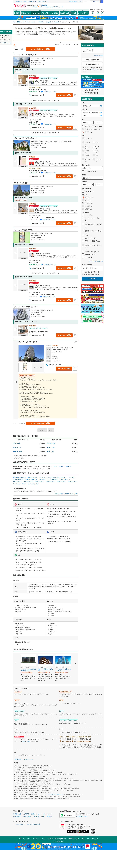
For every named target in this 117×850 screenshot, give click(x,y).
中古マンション (35, 13)
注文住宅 (62, 13)
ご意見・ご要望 (79, 839)
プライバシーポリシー (25, 839)
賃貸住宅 (16, 13)
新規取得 (44, 5)
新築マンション (25, 13)
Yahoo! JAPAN (73, 1)
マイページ (94, 69)
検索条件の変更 (87, 99)
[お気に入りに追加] (75, 95)
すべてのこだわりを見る (96, 261)
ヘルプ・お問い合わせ (92, 839)
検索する (94, 278)
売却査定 (73, 13)
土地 (67, 13)
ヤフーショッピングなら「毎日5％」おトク (51, 7)
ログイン (35, 7)
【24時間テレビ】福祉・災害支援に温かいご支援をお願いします (31, 1)
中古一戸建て (54, 13)
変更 (101, 106)
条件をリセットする (98, 55)
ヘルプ (80, 1)
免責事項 (71, 839)
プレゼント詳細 (26, 741)
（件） (17, 443)
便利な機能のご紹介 (82, 816)
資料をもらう (64, 95)
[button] (16, 657)
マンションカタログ (19, 824)
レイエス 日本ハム (96, 1)
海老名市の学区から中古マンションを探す (66, 494)
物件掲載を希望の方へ (61, 839)
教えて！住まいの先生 (33, 824)
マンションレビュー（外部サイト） (55, 794)
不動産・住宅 (17, 814)
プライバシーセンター (39, 839)
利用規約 (50, 839)
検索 (101, 1)
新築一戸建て (45, 13)
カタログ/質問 (82, 13)
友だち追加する (69, 815)
